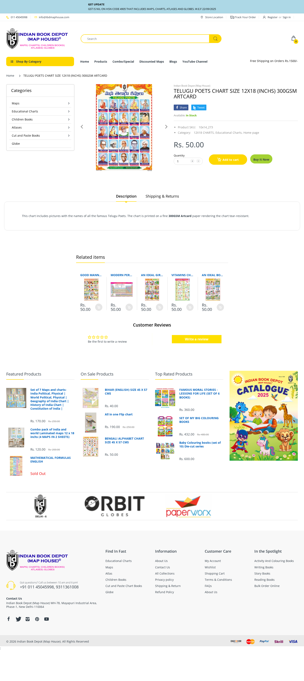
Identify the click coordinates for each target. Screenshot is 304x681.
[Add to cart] (98, 307)
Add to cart (231, 160)
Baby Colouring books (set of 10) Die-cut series (200, 444)
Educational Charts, (229, 133)
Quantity (179, 155)
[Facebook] (8, 619)
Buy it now (261, 159)
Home (10, 76)
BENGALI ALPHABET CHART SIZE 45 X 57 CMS (124, 440)
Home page (251, 133)
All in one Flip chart (119, 414)
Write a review (196, 339)
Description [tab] (126, 196)
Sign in (287, 17)
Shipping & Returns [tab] (162, 196)
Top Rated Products (174, 374)
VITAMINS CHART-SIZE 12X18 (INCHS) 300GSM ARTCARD (182, 275)
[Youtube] (46, 619)
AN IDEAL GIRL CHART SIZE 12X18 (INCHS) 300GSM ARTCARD (152, 275)
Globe (16, 144)
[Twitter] (18, 619)
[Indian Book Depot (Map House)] (37, 38)
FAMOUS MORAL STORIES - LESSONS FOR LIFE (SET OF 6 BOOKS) (199, 393)
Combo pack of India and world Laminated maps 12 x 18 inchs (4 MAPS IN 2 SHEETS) (52, 433)
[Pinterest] (37, 619)
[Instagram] (27, 619)
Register (272, 17)
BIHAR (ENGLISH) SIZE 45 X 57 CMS (126, 391)
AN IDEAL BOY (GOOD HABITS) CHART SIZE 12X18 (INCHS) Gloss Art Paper (213, 275)
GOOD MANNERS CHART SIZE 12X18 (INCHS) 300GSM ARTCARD (91, 275)
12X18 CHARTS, (204, 133)
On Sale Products (97, 374)
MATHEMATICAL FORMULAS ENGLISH (50, 459)
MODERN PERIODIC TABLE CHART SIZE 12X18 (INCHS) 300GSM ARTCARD (122, 275)
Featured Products (23, 374)
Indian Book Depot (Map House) (192, 85)
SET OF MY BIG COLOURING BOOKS (199, 420)
